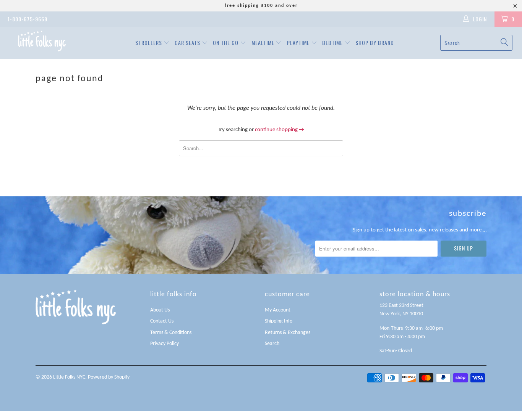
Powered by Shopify (109, 377)
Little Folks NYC (69, 377)
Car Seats (188, 43)
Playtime (299, 43)
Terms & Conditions (170, 333)
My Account (277, 310)
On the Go (226, 43)
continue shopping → (279, 130)
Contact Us (161, 321)
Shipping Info (278, 321)
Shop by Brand (374, 43)
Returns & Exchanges (287, 333)
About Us (160, 310)
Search (272, 344)
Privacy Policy (164, 344)
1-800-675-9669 (27, 19)
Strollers (149, 43)
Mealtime (263, 43)
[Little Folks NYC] (42, 41)
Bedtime (333, 43)
